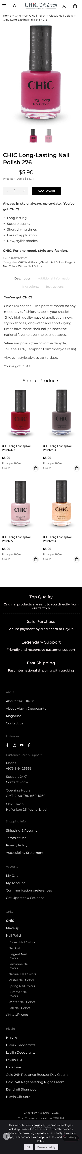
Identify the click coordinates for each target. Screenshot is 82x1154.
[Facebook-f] (7, 745)
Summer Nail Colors (18, 994)
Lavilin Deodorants (20, 1052)
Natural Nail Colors (22, 974)
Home (7, 15)
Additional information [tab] (54, 278)
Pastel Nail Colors (21, 980)
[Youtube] (21, 745)
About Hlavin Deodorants (26, 708)
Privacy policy (46, 1147)
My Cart (12, 876)
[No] (71, 1138)
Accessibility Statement (25, 853)
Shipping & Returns (21, 830)
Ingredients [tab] (30, 286)
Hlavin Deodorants (20, 1045)
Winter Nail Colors (30, 266)
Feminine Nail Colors (19, 966)
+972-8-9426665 (18, 768)
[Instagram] (14, 745)
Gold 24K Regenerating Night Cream (35, 1082)
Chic (18, 15)
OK (28, 1147)
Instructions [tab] (54, 286)
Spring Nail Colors (22, 986)
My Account (15, 883)
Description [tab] (22, 278)
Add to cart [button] (35, 468)
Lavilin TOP (14, 1060)
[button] (4, 6)
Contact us (14, 723)
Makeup (12, 928)
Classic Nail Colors (61, 15)
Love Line (13, 1067)
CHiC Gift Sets (17, 1015)
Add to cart (46, 190)
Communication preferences (29, 890)
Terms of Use (16, 838)
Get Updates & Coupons (25, 898)
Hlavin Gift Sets (18, 1097)
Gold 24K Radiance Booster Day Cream (37, 1075)
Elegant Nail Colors (18, 956)
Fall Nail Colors (19, 1008)
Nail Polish (14, 935)
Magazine (13, 716)
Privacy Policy (16, 845)
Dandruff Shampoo (21, 1089)
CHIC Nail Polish (35, 15)
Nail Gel (14, 948)
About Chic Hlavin (20, 701)
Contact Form (17, 782)
